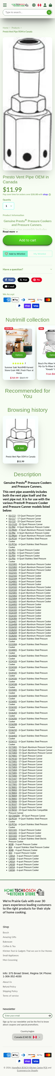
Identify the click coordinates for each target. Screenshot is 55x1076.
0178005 (13, 798)
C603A (12, 870)
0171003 (13, 753)
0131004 (13, 644)
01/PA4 (12, 527)
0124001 (13, 581)
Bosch (6, 932)
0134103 (13, 661)
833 (10, 853)
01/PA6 (12, 533)
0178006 (13, 801)
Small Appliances (11, 955)
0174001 (13, 756)
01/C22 (12, 521)
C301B (12, 858)
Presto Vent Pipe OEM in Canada (20, 440)
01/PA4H (13, 530)
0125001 (13, 593)
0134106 (13, 678)
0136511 (13, 741)
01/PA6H (13, 535)
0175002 (13, 764)
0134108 (13, 684)
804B (11, 850)
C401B (12, 864)
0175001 (13, 761)
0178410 (13, 810)
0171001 (13, 747)
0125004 (13, 598)
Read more (9, 231)
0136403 (13, 736)
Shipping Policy (10, 991)
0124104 (13, 590)
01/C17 (12, 518)
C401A (12, 861)
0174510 (13, 758)
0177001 (13, 784)
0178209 (13, 807)
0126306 (13, 618)
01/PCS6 (13, 544)
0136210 (13, 730)
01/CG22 (13, 524)
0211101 (13, 830)
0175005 (13, 773)
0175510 (13, 781)
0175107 (13, 778)
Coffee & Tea (9, 946)
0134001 (13, 650)
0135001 (13, 690)
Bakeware (7, 941)
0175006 (13, 776)
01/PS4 (12, 555)
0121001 (13, 564)
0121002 (13, 567)
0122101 (13, 573)
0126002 (13, 604)
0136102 (13, 707)
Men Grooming (10, 960)
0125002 (13, 596)
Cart (50, 5)
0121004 (13, 570)
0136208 (13, 724)
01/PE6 (12, 553)
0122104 (13, 578)
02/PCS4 (13, 818)
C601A (12, 867)
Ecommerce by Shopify (27, 1070)
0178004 (13, 795)
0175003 (13, 767)
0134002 (13, 655)
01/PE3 (12, 550)
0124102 (13, 587)
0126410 (13, 627)
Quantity (7, 200)
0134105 (13, 673)
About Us (7, 982)
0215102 (13, 836)
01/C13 (12, 515)
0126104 (13, 613)
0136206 (13, 718)
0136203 (13, 713)
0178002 (13, 790)
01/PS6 (12, 558)
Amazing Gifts (9, 937)
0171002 (13, 750)
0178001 (13, 787)
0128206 (13, 635)
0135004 (13, 696)
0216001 (13, 838)
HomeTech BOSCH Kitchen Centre (27, 1067)
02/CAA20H (14, 815)
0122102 (13, 576)
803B (11, 844)
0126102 (13, 610)
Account (45, 5)
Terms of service (11, 995)
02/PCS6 (13, 824)
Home (5, 28)
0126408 (13, 624)
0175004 (13, 770)
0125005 (13, 601)
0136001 (13, 701)
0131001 (13, 638)
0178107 (13, 804)
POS (45, 1067)
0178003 (13, 793)
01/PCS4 (13, 538)
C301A (12, 856)
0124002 (13, 584)
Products (16, 28)
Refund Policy (9, 986)
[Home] (20, 5)
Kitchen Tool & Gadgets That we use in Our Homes (27, 951)
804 (10, 847)
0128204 (13, 633)
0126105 (13, 616)
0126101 (13, 607)
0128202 (13, 630)
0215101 (13, 833)
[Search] (49, 12)
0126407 (13, 621)
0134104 (13, 667)
